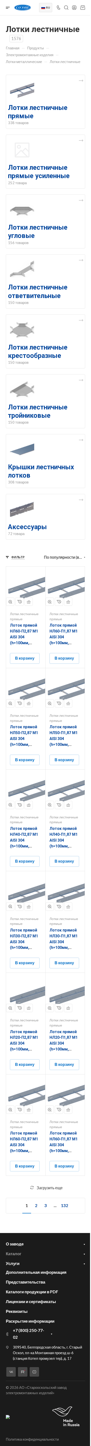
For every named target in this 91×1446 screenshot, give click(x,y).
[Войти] (74, 7)
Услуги (12, 1263)
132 (64, 1205)
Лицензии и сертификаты (31, 1301)
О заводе (15, 1243)
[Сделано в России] (67, 1417)
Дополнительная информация (36, 1272)
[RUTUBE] (22, 1372)
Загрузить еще (50, 1187)
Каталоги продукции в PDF (32, 1291)
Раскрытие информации (30, 1321)
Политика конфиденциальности (32, 1439)
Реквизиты (17, 1311)
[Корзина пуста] (82, 7)
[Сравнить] (29, 602)
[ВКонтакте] (11, 1372)
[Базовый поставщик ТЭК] (8, 1416)
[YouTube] (34, 1372)
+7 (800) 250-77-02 (28, 1334)
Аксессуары (27, 527)
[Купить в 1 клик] (19, 602)
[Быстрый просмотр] (10, 602)
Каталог (13, 1253)
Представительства (25, 1282)
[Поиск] (66, 7)
